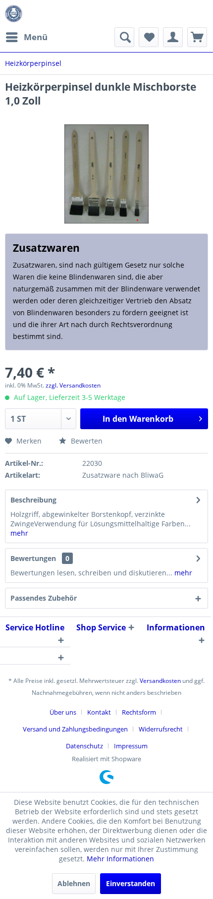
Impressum (131, 745)
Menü (36, 37)
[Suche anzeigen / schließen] (124, 37)
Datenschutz (84, 745)
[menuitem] (26, 37)
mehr (19, 533)
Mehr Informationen (120, 858)
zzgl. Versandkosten (73, 385)
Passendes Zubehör (43, 598)
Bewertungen (33, 558)
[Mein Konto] (173, 37)
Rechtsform (139, 712)
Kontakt (99, 712)
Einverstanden (130, 883)
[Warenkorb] (197, 37)
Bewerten (86, 441)
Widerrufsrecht (161, 729)
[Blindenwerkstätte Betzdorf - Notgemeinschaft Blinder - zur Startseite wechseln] (13, 13)
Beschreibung (33, 500)
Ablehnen (73, 883)
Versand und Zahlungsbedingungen (75, 729)
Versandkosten (160, 680)
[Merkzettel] (149, 37)
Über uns (63, 712)
